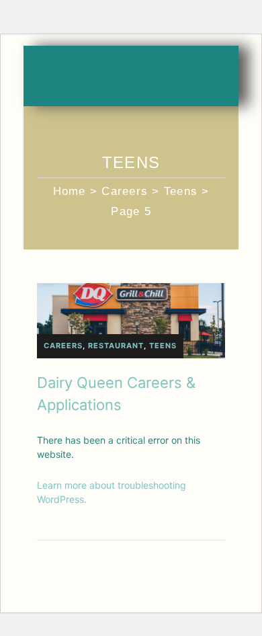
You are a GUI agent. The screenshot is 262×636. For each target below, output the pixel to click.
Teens (181, 191)
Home (69, 191)
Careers (124, 191)
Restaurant (116, 345)
